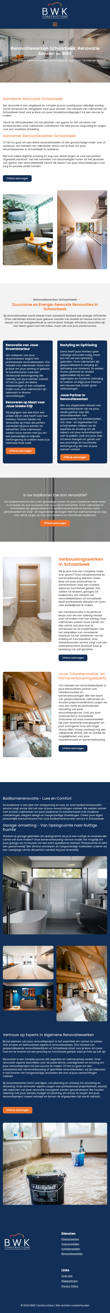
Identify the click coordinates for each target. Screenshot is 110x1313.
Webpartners (69, 1281)
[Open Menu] (55, 24)
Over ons (66, 1276)
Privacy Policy (69, 1286)
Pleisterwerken (70, 1239)
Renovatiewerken (72, 1253)
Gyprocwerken (70, 1244)
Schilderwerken (70, 1249)
